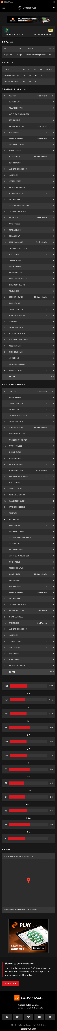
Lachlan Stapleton (18, 248)
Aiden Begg (14, 358)
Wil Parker (14, 291)
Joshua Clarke (16, 242)
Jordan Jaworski (17, 315)
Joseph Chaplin (16, 193)
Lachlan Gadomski (17, 212)
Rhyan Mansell (16, 151)
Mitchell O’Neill (16, 145)
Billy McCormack (17, 285)
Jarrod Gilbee (15, 273)
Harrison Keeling (17, 364)
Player (12, 96)
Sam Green (14, 132)
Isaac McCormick (17, 334)
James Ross (14, 303)
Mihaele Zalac (15, 370)
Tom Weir (13, 322)
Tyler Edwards (16, 328)
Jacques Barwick (17, 187)
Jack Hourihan (16, 352)
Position (42, 96)
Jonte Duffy (14, 254)
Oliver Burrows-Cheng (20, 206)
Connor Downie (16, 297)
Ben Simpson (15, 163)
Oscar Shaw (14, 236)
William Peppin (16, 108)
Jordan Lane (15, 230)
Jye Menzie (14, 218)
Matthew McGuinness (19, 114)
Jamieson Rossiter (18, 279)
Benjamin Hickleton (18, 340)
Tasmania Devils (11, 75)
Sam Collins (14, 120)
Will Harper (14, 199)
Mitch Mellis (15, 267)
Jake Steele (14, 224)
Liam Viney (13, 175)
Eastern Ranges (11, 81)
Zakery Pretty (16, 309)
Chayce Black (15, 261)
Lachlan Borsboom (18, 169)
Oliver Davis (15, 102)
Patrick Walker (16, 138)
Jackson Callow (17, 126)
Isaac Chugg (14, 157)
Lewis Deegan (15, 181)
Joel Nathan (15, 346)
